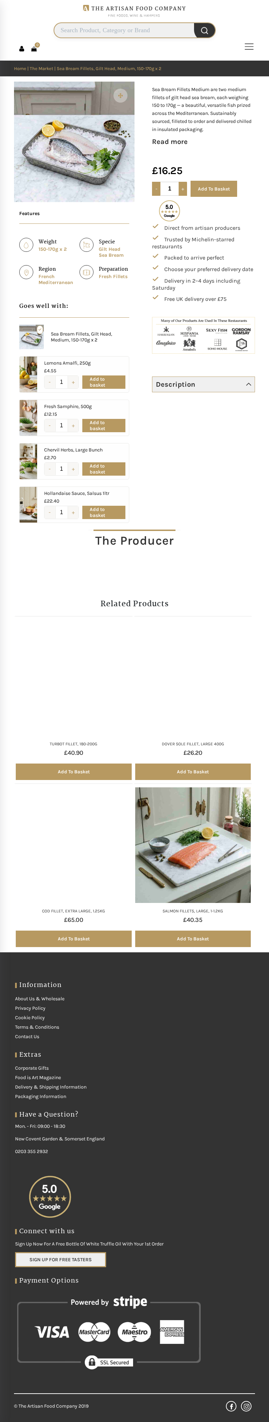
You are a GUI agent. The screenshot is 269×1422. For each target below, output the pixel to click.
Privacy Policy (30, 1008)
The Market (41, 68)
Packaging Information (40, 1096)
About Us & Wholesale (39, 999)
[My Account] (21, 48)
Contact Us (27, 1037)
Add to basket (97, 382)
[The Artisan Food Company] (134, 19)
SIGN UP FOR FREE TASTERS (60, 1260)
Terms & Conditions (37, 1027)
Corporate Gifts (32, 1068)
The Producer (134, 540)
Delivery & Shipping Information (51, 1087)
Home (20, 68)
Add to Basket (214, 189)
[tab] (134, 540)
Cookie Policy (30, 1018)
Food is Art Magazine (38, 1078)
